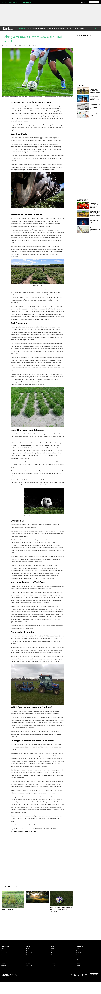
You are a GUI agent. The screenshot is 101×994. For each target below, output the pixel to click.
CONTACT (83, 2)
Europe (21, 28)
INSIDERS (54, 28)
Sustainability (41, 28)
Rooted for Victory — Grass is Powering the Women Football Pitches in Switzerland (61, 909)
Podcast (76, 28)
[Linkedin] (82, 974)
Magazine (62, 28)
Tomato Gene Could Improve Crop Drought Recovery (94, 205)
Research (48, 28)
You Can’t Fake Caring (94, 114)
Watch (77, 961)
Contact (15, 980)
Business (35, 28)
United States (5, 946)
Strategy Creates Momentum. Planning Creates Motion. (94, 99)
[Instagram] (78, 974)
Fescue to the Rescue (7, 909)
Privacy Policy (22, 980)
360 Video (69, 28)
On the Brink (29, 965)
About (3, 980)
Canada (28, 946)
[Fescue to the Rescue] (13, 907)
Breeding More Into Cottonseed (95, 229)
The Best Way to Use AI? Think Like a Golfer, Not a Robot (95, 91)
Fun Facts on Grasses (31, 905)
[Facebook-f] (71, 974)
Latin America (79, 946)
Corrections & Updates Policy (34, 980)
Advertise (82, 28)
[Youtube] (86, 974)
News (29, 28)
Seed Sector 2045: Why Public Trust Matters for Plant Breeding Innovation (95, 213)
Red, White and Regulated (94, 221)
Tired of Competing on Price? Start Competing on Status (95, 107)
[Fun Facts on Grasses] (37, 903)
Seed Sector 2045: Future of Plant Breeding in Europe (16, 2)
